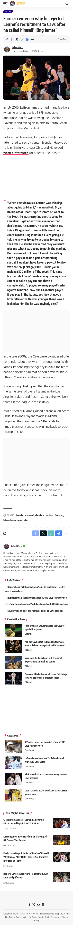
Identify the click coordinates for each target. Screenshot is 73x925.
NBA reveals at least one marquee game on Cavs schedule (35, 610)
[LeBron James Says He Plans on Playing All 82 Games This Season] (61, 840)
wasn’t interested (16, 153)
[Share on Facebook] (11, 39)
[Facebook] (29, 904)
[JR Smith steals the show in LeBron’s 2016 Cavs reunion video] (13, 746)
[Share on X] (16, 39)
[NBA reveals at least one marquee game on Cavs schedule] (13, 779)
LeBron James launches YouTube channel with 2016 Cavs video (37, 604)
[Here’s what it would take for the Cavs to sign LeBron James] (13, 630)
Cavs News (29, 750)
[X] (34, 904)
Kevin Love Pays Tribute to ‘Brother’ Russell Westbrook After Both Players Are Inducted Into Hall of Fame (26, 857)
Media (8, 11)
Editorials (28, 634)
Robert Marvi (17, 47)
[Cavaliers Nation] (17, 3)
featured (59, 515)
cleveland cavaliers (44, 515)
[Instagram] (43, 904)
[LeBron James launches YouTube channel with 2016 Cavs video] (13, 762)
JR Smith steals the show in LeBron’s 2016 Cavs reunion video (37, 597)
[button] (6, 3)
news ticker (22, 520)
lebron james (9, 520)
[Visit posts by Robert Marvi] (7, 49)
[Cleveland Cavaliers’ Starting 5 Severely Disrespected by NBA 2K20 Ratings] (61, 823)
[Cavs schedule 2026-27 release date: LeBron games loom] (13, 795)
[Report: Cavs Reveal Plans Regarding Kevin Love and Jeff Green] (61, 877)
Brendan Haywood (25, 515)
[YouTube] (38, 904)
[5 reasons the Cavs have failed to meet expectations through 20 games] (13, 662)
